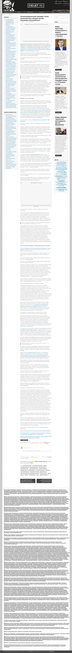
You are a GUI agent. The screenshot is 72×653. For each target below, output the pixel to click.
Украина (61, 181)
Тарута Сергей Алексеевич (42, 613)
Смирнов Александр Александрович (46, 606)
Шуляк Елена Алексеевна (25, 640)
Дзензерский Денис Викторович (18, 526)
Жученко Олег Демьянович (17, 535)
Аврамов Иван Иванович (16, 490)
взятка (64, 183)
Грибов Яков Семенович (38, 519)
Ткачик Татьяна (21, 615)
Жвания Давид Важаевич (9, 534)
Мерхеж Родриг (38, 573)
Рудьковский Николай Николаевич (20, 599)
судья (59, 190)
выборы (58, 184)
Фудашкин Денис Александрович (11, 625)
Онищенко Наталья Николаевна (26, 583)
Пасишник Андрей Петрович (18, 589)
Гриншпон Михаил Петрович (16, 520)
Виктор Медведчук (34, 467)
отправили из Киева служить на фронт (28, 329)
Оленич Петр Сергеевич (24, 582)
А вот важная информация (10, 489)
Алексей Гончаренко (31, 352)
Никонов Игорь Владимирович (53, 579)
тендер (62, 190)
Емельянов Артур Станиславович (11, 531)
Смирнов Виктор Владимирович (61, 606)
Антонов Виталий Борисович (10, 492)
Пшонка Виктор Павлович (28, 595)
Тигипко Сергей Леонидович (31, 614)
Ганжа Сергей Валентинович (45, 514)
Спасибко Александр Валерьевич (44, 608)
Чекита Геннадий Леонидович (23, 633)
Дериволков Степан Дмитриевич (17, 525)
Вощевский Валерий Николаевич (11, 511)
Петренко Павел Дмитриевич (30, 589)
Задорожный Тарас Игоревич (10, 537)
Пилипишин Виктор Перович (10, 590)
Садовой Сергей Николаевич (35, 602)
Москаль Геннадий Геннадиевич (60, 574)
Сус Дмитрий (65, 610)
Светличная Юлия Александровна (25, 603)
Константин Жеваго (25, 471)
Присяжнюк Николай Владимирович (18, 593)
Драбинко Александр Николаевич (33, 527)
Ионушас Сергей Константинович (58, 543)
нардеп (57, 189)
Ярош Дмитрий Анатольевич (39, 645)
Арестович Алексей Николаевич (24, 492)
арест (66, 182)
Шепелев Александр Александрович (48, 637)
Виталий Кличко (59, 165)
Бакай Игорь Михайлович (36, 496)
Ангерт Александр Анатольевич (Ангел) (27, 491)
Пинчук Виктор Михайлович (51, 590)
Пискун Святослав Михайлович (18, 591)
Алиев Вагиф (49, 490)
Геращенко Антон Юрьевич (46, 515)
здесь (29, 102)
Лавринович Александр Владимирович (54, 562)
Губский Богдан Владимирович (60, 520)
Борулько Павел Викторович (35, 503)
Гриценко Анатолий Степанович (31, 520)
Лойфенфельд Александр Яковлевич (45, 566)
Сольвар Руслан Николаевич (17, 608)
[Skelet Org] (36, 5)
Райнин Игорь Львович (23, 597)
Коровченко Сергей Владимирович (60, 553)
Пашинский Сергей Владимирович (46, 589)
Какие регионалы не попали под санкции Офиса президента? (37, 430)
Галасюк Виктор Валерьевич (18, 514)
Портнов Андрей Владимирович (37, 592)
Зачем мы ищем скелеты (64, 12)
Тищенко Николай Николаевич (11, 615)
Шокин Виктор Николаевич (35, 639)
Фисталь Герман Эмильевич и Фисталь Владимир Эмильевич (44, 624)
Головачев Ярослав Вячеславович (17, 517)
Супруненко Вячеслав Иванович (28, 610)
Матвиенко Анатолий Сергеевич (61, 571)
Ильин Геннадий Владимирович (43, 543)
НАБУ (62, 173)
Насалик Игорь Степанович (54, 577)
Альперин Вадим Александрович (59, 490)
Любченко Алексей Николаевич (40, 568)
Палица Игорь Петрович (16, 588)
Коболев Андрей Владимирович (27, 550)
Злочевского (39, 117)
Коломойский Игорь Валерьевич (30, 552)
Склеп (53, 12)
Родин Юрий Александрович (43, 598)
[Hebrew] (58, 10)
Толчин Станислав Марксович (62, 615)
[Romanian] (64, 10)
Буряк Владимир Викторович (58, 504)
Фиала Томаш (66, 623)
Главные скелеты (8, 12)
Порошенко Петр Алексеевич (24, 592)
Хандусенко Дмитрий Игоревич (11, 627)
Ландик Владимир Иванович (45, 563)
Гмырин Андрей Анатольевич (10, 517)
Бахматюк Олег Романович (60, 497)
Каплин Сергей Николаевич (50, 546)
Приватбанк (65, 176)
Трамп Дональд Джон (35, 616)
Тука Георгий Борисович (15, 618)
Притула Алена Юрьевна (32, 593)
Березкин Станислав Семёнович (60, 500)
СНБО (38, 474)
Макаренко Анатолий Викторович (39, 570)
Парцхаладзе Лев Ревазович (58, 588)
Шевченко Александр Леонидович (18, 637)
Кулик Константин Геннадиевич (30, 559)
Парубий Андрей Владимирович (44, 588)
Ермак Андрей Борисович (38, 531)
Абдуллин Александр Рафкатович (24, 489)
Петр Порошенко (61, 175)
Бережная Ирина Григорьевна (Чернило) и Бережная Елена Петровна (25, 500)
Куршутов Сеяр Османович (44, 560)
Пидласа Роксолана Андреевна (59, 589)
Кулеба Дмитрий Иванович (16, 559)
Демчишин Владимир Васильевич (20, 524)
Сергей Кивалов (32, 474)
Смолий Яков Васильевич (9, 607)
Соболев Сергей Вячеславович (50, 607)
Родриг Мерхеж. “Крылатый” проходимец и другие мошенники (61, 121)
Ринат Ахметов (62, 177)
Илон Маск (48, 470)
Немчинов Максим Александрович (45, 579)
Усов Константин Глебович (14, 621)
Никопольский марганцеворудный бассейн (30, 473)
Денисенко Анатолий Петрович (35, 524)
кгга (63, 185)
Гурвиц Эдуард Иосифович (25, 521)
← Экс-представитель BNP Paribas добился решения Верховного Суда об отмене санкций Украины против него (27, 481)
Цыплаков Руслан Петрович (35, 631)
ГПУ (63, 166)
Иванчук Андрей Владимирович (11, 541)
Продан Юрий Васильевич (20, 594)
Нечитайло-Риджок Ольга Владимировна (37, 579)
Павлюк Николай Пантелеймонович (52, 587)
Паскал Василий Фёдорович (32, 589)
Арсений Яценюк (59, 163)
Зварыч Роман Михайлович (38, 537)
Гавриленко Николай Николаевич (11, 513)
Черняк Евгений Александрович (32, 634)
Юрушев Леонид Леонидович (24, 642)
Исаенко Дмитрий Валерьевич (10, 543)
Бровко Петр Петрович (47, 503)
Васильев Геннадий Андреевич (22, 508)
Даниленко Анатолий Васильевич (11, 523)
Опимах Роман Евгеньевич (39, 583)
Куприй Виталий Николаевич (18, 560)
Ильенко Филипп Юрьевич (30, 543)
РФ (57, 177)
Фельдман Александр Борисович (55, 623)
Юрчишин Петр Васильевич (37, 642)
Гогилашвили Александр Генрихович (38, 517)
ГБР (61, 166)
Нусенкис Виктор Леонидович (39, 580)
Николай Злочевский (34, 471)
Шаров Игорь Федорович (9, 636)
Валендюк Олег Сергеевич (9, 508)
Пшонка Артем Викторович (16, 595)
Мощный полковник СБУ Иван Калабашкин (11, 167)
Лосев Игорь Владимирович (59, 566)
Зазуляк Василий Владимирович (24, 537)
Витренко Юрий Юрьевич (62, 509)
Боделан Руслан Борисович (32, 502)
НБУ (65, 173)
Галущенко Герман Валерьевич (31, 514)
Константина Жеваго (29, 49)
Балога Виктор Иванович (61, 496)
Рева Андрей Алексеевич (61, 597)
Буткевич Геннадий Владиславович (12, 505)
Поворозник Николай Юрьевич (46, 591)
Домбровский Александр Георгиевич (18, 527)
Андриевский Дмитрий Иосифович (44, 491)
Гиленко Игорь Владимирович (23, 516)
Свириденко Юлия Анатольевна (40, 603)
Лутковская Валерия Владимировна (39, 567)
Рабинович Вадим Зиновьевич (11, 597)
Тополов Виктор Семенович (10, 616)
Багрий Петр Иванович (25, 496)
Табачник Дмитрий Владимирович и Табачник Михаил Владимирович (20, 613)
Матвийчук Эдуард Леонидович (11, 572)
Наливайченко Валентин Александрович (38, 577)
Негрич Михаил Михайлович (16, 579)
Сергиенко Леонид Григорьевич (54, 605)
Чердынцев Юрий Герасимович (53, 633)
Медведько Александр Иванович (18, 573)
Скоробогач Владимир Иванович (17, 606)
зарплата (60, 185)
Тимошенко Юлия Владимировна (45, 614)
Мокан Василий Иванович (31, 574)
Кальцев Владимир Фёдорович (24, 546)
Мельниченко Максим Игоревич (62, 573)
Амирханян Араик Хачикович (10, 491)
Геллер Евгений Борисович (19, 515)
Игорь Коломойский (61, 169)
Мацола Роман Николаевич (50, 572)
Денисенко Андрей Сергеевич (49, 524)
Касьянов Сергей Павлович (45, 547)
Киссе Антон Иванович (9, 548)
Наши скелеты (30, 12)
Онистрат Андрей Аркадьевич (54, 582)
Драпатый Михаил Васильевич (49, 527)
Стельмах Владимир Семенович (39, 609)
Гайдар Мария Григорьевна (39, 513)
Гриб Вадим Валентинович (26, 519)
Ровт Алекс (34, 598)
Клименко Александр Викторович (52, 548)
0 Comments (31, 21)
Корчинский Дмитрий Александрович (26, 554)
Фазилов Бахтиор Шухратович (41, 623)
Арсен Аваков (63, 162)
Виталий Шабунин (24, 468)
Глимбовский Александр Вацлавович (59, 516)
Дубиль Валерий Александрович (11, 528)
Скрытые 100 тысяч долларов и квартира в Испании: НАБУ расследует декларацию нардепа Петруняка (11, 73)
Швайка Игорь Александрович (35, 636)
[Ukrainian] (69, 10)
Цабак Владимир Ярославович (10, 631)
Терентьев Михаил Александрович (17, 614)
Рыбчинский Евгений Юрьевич (53, 599)
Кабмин (59, 170)
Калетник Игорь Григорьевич (10, 546)
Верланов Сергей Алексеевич (10, 509)
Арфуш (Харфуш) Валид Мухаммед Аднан (19, 493)
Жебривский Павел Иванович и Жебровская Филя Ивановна (29, 534)
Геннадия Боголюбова (32, 48)
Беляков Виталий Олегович (55, 499)
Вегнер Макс (46, 508)
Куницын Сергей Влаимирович (56, 559)
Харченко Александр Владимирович (27, 627)
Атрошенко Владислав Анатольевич (50, 493)
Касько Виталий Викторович (32, 547)
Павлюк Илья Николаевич (37, 587)
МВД (64, 171)
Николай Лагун (43, 471)
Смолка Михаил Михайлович (22, 607)
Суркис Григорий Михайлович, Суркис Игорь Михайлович (49, 610)
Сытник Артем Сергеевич (9, 611)
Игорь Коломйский (40, 470)
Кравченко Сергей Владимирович (36, 555)
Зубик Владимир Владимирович (49, 538)
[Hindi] (60, 10)
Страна (42, 95)
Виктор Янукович (61, 164)
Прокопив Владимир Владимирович (49, 594)
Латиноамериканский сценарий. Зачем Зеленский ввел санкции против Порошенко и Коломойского (34, 18)
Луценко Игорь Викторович (54, 567)
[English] (54, 10)
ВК (46, 461)
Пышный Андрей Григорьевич (41, 595)
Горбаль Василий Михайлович (10, 518)
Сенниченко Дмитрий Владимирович (37, 605)
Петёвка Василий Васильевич (17, 589)
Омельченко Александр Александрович (38, 582)
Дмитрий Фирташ (60, 167)
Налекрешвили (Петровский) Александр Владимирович (16, 577)
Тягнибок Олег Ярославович (58, 618)
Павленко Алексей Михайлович (24, 587)
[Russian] (66, 10)
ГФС (65, 166)
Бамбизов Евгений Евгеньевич (10, 497)
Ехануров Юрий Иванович (15, 532)
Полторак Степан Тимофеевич (10, 592)
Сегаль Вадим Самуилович (16, 604)
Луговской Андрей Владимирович (11, 567)
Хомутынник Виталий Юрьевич (37, 628)
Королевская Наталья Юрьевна (10, 554)
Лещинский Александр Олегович (54, 564)
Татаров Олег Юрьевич (53, 613)
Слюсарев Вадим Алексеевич (31, 606)
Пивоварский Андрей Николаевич (44, 589)
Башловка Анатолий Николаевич (25, 498)
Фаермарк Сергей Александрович (27, 623)
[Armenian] (53, 10)
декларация (63, 184)
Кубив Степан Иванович (57, 557)
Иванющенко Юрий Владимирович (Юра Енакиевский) (31, 541)
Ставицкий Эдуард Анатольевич (59, 608)
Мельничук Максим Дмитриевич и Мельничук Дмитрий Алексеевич (19, 573)
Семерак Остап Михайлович (10, 605)
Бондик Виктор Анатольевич (22, 503)
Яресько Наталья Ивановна (54, 644)
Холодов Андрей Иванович (24, 628)
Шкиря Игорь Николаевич (36, 638)
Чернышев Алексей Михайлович (17, 634)
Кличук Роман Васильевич (49, 549)
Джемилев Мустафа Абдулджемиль (47, 525)
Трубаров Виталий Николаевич (39, 617)
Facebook (40, 461)
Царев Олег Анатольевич (23, 631)
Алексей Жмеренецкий (37, 465)
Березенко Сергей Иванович (46, 500)
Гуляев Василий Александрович (11, 521)
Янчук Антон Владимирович (27, 644)
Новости (19, 12)
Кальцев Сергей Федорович (37, 546)
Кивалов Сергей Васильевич (45, 547)
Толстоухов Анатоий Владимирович (46, 615)
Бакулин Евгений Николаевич (49, 496)
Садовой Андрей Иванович (22, 602)
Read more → (58, 69)
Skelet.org (31, 651)
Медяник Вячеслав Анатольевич (33, 573)
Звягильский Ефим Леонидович (52, 537)
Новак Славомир (12, 580)
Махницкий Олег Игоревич (38, 572)
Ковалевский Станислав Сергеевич (41, 550)
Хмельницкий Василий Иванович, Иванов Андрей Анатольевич (50, 627)
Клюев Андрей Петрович (60, 549)
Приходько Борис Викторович (58, 593)
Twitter (44, 461)
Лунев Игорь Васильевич (25, 567)
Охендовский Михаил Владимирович (20, 584)
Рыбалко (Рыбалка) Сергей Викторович (37, 599)
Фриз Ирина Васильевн (63, 624)
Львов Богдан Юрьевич (28, 568)
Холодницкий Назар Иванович (11, 628)
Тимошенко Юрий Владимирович (61, 614)
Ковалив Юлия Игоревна (55, 550)
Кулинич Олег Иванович (43, 559)
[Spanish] (67, 10)
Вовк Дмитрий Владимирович (10, 510)
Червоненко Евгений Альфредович (37, 633)
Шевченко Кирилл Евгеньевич (33, 637)
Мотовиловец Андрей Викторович (11, 575)
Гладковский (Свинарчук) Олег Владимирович (40, 516)
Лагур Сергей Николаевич (32, 563)
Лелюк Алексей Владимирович (26, 564)
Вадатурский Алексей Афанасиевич (45, 507)
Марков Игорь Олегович (31, 571)
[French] (55, 10)
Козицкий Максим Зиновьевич (52, 551)
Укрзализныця (59, 182)
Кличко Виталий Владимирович (35, 549)
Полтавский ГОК (43, 473)
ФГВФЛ (63, 182)
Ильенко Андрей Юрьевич (17, 543)
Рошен (22, 474)
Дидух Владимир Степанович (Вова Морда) (35, 526)
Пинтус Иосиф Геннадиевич (38, 590)
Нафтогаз (58, 174)
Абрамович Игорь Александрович (39, 489)
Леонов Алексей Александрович (40, 564)
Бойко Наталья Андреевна (44, 502)
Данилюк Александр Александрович (28, 523)
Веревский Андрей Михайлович (62, 508)
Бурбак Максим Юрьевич (33, 504)
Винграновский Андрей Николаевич (38, 509)
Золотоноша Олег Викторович (34, 538)
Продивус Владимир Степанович (33, 594)
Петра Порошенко (30, 46)
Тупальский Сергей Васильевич (28, 618)
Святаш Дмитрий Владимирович (55, 603)
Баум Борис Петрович (49, 497)
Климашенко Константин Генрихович (36, 548)
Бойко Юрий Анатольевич (56, 502)
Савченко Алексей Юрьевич (10, 602)
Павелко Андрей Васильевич (10, 587)
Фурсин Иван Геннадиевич (49, 625)
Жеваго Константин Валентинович (50, 534)
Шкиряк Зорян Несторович (48, 638)
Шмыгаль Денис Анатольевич (22, 639)
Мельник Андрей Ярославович (48, 573)
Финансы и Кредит (44, 474)
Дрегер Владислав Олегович (62, 527)
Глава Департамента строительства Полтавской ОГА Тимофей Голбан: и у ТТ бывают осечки (61, 78)
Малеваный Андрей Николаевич (54, 570)
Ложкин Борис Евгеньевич (30, 566)
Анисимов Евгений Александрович (60, 491)
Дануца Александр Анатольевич (44, 523)
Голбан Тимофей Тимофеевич (53, 517)
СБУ (58, 179)
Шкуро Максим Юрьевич (9, 639)
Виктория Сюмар (42, 467)
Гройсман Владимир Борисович (46, 520)
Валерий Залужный (25, 467)
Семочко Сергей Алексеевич (23, 605)
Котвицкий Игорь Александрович (20, 555)
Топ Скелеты (41, 12)
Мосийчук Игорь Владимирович (45, 574)
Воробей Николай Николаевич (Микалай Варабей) (56, 510)
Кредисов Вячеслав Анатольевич (11, 556)
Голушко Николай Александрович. (32, 517)
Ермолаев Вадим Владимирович (52, 531)
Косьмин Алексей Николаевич (59, 554)
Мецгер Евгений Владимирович (50, 573)
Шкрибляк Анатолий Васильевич (62, 638)
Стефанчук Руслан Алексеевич (54, 609)
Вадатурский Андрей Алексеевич (61, 507)
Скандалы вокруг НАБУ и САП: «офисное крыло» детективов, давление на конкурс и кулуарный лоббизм (11, 45)
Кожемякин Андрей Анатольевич (21, 551)
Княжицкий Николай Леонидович (11, 550)
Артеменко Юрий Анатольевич (53, 492)
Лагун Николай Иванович (21, 563)
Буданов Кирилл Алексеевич (21, 504)
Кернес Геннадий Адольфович (32, 547)
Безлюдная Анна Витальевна (58, 498)
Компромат (60, 171)
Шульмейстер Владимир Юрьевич (11, 640)
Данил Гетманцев (43, 468)
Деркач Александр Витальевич (31, 525)
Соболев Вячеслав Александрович (36, 607)
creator (22, 21)
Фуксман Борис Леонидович (36, 625)
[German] (57, 10)
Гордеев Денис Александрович (43, 518)
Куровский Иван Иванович (32, 560)
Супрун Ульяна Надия (15, 610)
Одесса (61, 174)
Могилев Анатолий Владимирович (17, 574)
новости (61, 189)
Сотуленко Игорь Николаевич (30, 608)
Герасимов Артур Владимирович (33, 515)
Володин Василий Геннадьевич (37, 510)
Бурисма (45, 465)
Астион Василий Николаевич (35, 493)
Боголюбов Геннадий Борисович (53, 501)
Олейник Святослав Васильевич (11, 582)
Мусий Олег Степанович (39, 575)
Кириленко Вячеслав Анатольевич (59, 547)
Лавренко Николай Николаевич (38, 562)
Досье (65, 167)
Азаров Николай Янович (27, 490)
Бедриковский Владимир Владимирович (42, 498)
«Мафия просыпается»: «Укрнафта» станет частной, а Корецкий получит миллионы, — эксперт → (45, 481)
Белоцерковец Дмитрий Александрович (40, 499)
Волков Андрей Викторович (24, 510)
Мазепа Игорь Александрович (10, 570)
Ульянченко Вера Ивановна (22, 620)
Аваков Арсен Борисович (52, 489)
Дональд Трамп (29, 259)
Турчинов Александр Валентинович (44, 618)
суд (66, 189)
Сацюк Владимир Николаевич (10, 603)
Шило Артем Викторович (9, 638)
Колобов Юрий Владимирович (16, 552)
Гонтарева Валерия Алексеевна (47, 517)
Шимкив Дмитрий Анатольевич (22, 638)
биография (60, 183)
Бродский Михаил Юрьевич (59, 503)
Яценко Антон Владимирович (53, 645)
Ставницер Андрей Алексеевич (11, 609)
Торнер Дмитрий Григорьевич (23, 616)
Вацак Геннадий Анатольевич (36, 508)
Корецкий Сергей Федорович (31, 553)
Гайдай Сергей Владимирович (26, 513)
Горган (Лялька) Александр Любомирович (27, 518)
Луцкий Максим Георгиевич (16, 568)
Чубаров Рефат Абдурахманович (47, 634)
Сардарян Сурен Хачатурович (48, 602)
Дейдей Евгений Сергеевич (57, 523)
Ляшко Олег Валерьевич (53, 568)
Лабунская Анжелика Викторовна (23, 562)
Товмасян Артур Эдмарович (32, 615)
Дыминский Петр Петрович (53, 528)
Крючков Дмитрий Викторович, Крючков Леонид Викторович (37, 557)
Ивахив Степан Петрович (49, 541)
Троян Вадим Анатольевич (26, 617)
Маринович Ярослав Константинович (17, 571)
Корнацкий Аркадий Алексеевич (44, 553)
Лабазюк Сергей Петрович (9, 562)
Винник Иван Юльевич (51, 509)
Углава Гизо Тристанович (9, 620)
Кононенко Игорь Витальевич (44, 552)
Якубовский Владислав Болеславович (12, 644)
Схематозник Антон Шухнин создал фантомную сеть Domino (11, 162)
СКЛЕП (31, 462)
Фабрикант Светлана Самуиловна (11, 623)
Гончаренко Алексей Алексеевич (61, 517)
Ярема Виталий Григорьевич (41, 644)
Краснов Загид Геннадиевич (63, 555)
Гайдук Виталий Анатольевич (52, 513)
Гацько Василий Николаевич (58, 514)
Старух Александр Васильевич (25, 609)
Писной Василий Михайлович (32, 591)
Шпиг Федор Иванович (47, 639)
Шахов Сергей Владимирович (21, 636)
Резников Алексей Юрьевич (10, 598)
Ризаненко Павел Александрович (23, 598)
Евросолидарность (32, 470)
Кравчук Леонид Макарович (50, 555)
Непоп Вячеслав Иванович (59, 579)
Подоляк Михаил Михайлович (61, 591)
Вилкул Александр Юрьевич (23, 509)
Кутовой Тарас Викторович (56, 560)
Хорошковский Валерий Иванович (52, 628)
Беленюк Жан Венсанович (25, 499)
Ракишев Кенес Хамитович (35, 597)
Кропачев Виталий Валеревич (37, 556)
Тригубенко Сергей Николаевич (61, 616)
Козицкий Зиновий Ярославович (37, 551)
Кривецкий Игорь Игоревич (25, 556)
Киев (63, 170)
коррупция (61, 187)
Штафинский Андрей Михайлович (60, 639)
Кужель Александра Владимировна (22, 558)
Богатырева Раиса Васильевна (25, 501)
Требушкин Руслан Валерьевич (47, 616)
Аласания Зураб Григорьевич (39, 490)
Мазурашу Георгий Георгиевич (24, 570)
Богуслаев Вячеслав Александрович (17, 502)
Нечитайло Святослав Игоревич (21, 579)
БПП (64, 163)
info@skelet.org (52, 651)
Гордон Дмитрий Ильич (56, 518)
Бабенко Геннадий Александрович (11, 496)
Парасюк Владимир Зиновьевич (29, 588)
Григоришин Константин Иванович (51, 519)
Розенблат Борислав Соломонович (57, 598)
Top (69, 650)
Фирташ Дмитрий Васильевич (23, 624)
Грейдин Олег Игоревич (15, 519)
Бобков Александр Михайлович (11, 501)
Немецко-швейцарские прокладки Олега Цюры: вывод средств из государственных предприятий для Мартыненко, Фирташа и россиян (11, 131)
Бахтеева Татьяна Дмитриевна (11, 498)
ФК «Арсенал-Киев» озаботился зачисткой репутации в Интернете (11, 89)
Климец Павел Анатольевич (21, 549)
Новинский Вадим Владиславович (24, 580)
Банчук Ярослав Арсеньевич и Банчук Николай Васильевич (30, 497)
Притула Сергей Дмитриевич (44, 593)
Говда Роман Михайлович (23, 517)
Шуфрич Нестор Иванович (36, 640)
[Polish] (63, 10)
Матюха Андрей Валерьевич (25, 572)
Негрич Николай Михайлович (30, 579)
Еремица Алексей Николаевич (26, 531)
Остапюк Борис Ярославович (52, 583)
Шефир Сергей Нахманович (62, 637)
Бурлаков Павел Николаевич (45, 504)
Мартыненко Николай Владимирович (45, 571)
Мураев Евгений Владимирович (27, 575)
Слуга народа (62, 179)
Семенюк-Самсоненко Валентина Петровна (59, 604)
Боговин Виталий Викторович (38, 501)
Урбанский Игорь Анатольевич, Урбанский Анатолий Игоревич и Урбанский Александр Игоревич (35, 621)
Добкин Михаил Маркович (52, 526)
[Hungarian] (61, 10)
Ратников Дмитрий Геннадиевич (48, 597)
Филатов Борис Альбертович (10, 624)
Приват (49, 473)
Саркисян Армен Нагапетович (62, 602)
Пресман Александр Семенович (52, 592)
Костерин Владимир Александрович (44, 554)
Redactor (58, 126)
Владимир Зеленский (35, 154)
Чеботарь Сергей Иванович (10, 633)
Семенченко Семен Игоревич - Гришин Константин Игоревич (35, 604)
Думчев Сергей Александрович (40, 528)
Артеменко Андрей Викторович (39, 492)
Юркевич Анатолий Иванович (11, 642)
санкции (26, 474)
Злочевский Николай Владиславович (19, 538)
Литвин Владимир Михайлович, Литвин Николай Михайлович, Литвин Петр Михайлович (36, 565)
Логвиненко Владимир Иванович (17, 566)
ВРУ (66, 163)
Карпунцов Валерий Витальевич (18, 547)
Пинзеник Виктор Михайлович (24, 590)
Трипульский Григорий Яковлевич (11, 617)
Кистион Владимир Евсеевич (21, 548)
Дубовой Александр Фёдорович (26, 528)
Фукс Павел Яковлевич (24, 625)
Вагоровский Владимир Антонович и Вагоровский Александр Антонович (20, 507)
